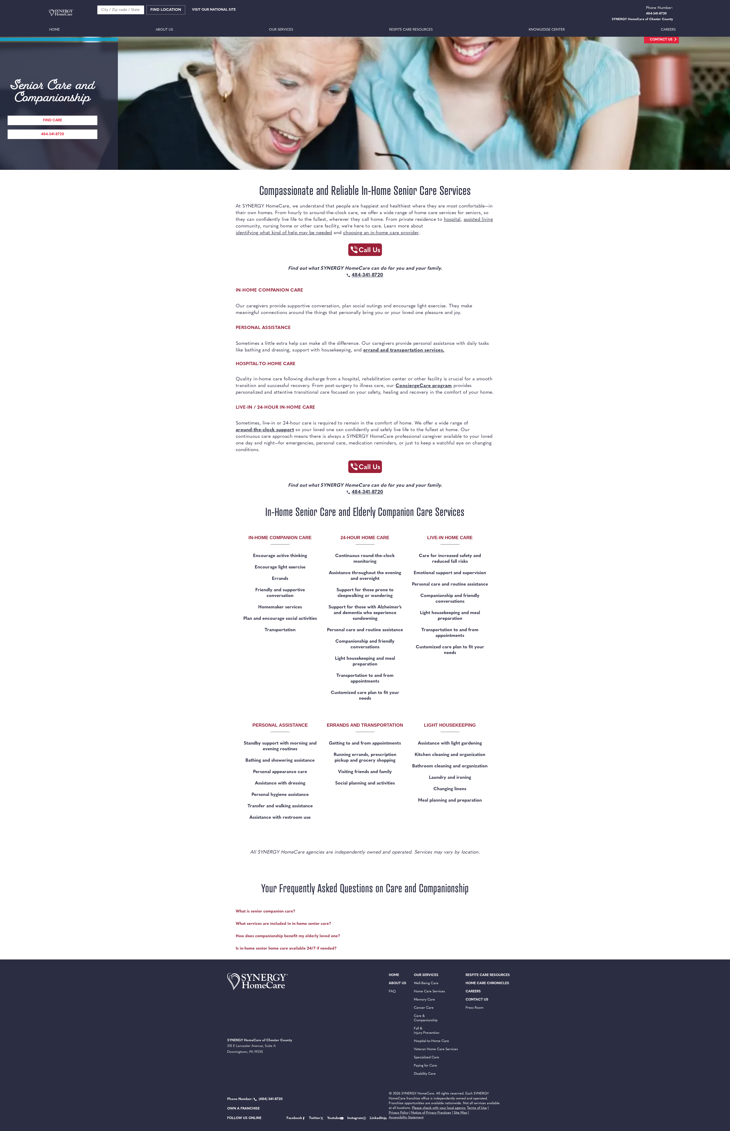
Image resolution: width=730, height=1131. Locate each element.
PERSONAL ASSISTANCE (263, 328)
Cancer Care (424, 1008)
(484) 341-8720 (255, 1099)
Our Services (281, 30)
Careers (668, 30)
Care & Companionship (425, 1018)
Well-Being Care (426, 983)
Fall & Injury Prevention (426, 1031)
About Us (164, 30)
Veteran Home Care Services (436, 1049)
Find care (52, 120)
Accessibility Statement (406, 1117)
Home (54, 30)
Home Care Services (429, 991)
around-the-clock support (265, 430)
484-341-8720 (52, 134)
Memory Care (424, 999)
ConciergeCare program (424, 385)
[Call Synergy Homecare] (365, 250)
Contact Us (661, 39)
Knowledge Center (547, 30)
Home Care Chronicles (487, 983)
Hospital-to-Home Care (431, 1041)
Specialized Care (426, 1057)
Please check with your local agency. (439, 1108)
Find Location (165, 10)
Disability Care (425, 1074)
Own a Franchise (243, 1108)
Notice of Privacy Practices (431, 1113)
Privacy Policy (399, 1113)
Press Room (474, 1008)
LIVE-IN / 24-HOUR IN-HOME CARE (275, 407)
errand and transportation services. (403, 350)
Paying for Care (425, 1065)
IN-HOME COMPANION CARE (269, 290)
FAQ (392, 991)
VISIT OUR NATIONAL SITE (214, 10)
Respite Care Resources (411, 30)
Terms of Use (477, 1108)
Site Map (460, 1113)
